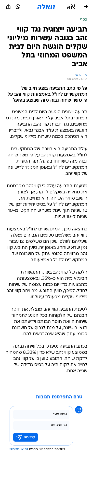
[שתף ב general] (8, 6)
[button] (71, 6)
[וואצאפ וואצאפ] (17, 6)
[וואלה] (46, 6)
